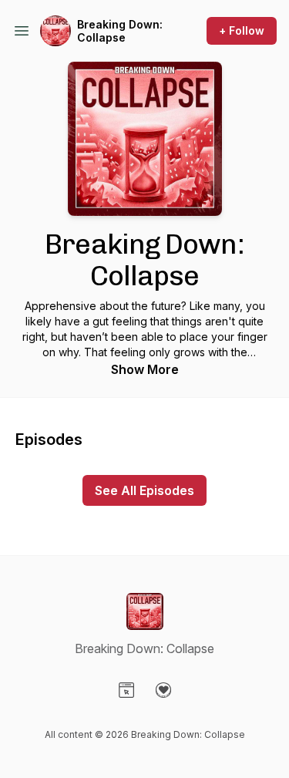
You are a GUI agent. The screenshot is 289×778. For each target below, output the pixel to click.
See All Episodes (144, 490)
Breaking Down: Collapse (120, 31)
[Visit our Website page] (126, 690)
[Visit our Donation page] (163, 690)
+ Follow (241, 30)
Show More (145, 369)
